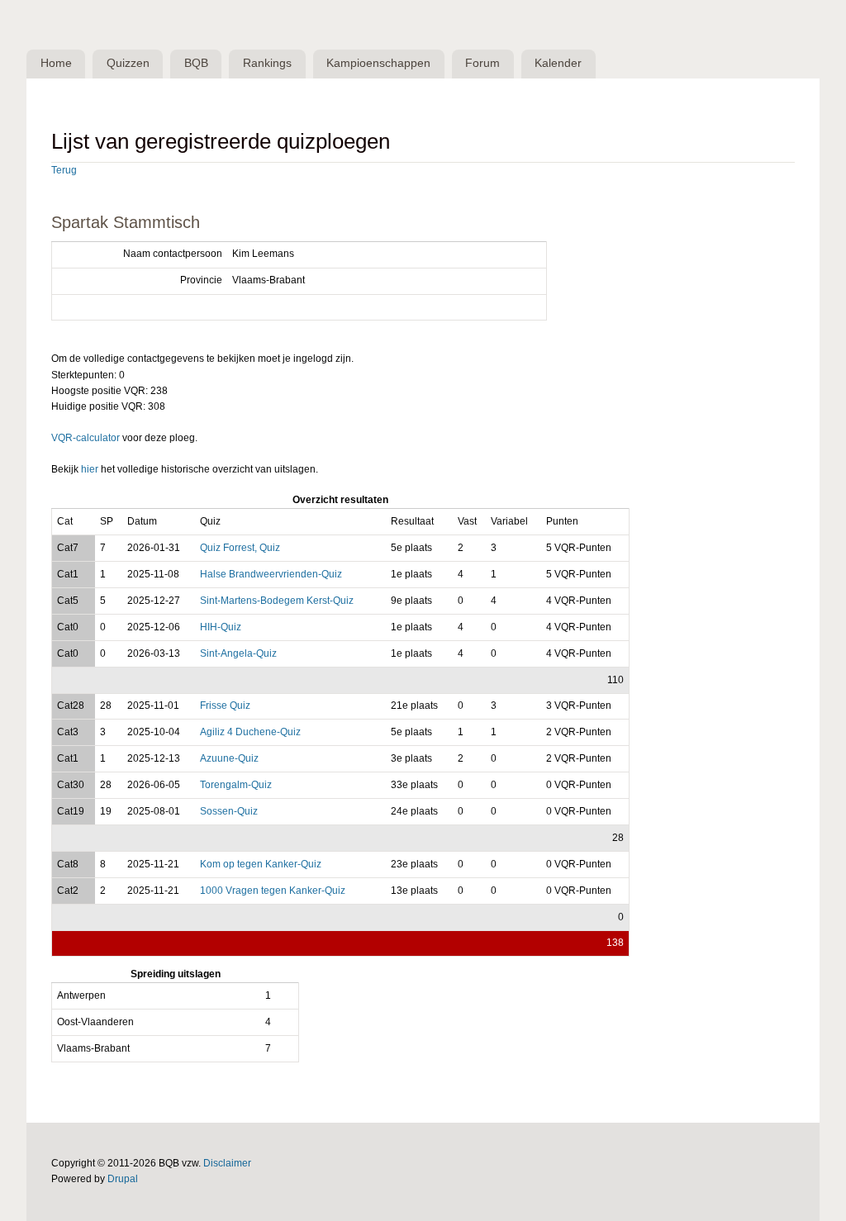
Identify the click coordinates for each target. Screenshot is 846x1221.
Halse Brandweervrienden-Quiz (271, 574)
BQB (196, 63)
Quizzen (128, 63)
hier (89, 469)
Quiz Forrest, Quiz (240, 547)
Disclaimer (227, 1163)
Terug (64, 170)
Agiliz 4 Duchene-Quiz (250, 732)
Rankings (267, 63)
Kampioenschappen (378, 63)
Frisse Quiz (225, 705)
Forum (482, 63)
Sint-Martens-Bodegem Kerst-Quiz (277, 600)
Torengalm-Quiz (236, 785)
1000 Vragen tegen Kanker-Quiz (272, 890)
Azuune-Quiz (229, 758)
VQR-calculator (85, 438)
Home (56, 63)
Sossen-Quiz (229, 811)
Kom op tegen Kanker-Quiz (260, 864)
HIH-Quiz (220, 627)
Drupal (122, 1179)
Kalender (558, 63)
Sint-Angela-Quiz (238, 653)
